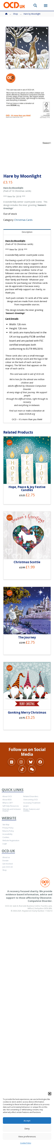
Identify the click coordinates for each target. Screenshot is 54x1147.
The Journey (27, 637)
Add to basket (28, 478)
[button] (49, 1093)
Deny (27, 1128)
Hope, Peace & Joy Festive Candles (27, 488)
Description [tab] (27, 232)
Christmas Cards (23, 219)
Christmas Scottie (27, 562)
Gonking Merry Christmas (27, 712)
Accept (27, 1120)
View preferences (27, 1136)
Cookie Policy (25, 1143)
